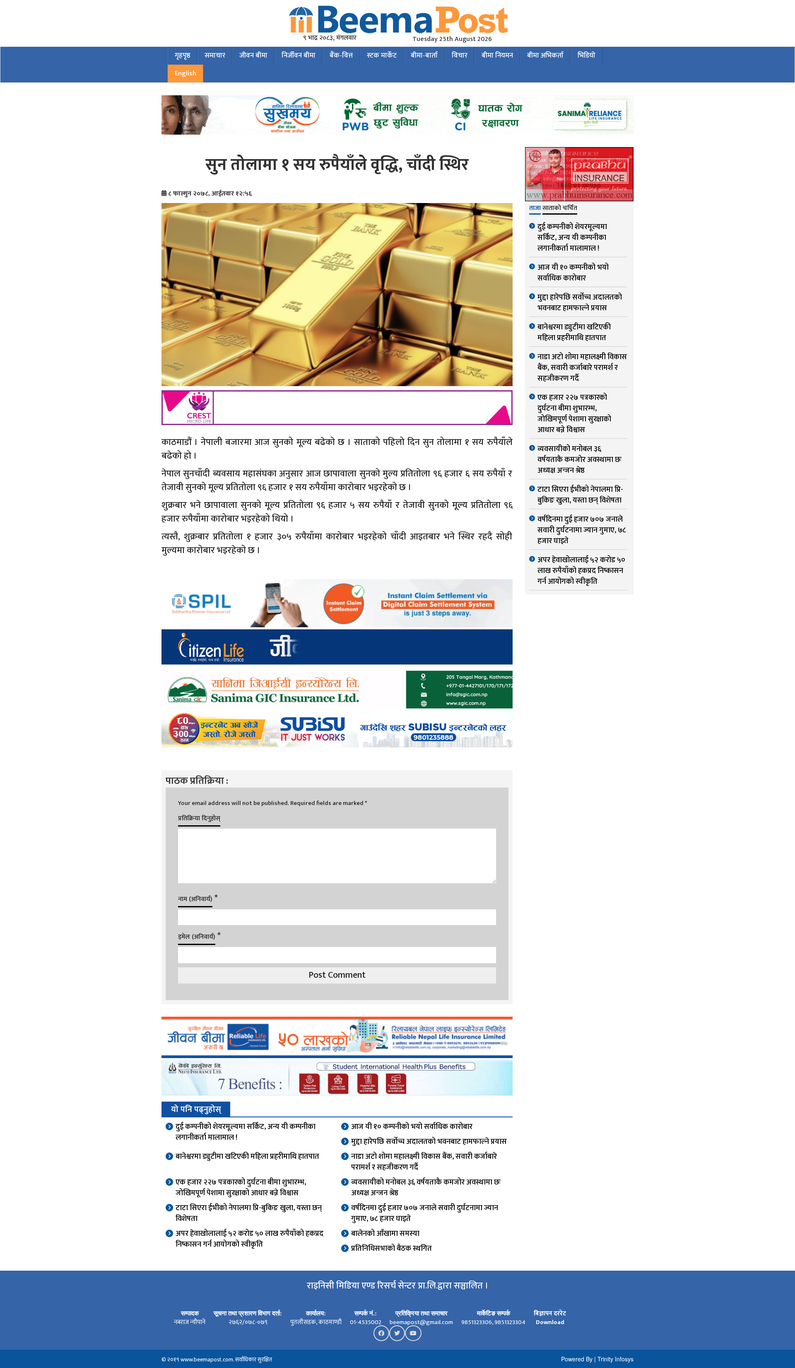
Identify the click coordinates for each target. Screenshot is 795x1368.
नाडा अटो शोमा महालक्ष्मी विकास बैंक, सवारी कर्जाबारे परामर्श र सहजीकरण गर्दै (424, 1162)
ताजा (535, 209)
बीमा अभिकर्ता (545, 55)
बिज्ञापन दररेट (550, 1313)
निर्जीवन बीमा (299, 55)
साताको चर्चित (559, 209)
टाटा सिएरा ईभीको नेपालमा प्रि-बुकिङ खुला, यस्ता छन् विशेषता (249, 1213)
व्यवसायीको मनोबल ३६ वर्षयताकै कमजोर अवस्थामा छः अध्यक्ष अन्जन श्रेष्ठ (426, 1188)
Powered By (577, 1359)
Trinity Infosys (615, 1359)
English (185, 73)
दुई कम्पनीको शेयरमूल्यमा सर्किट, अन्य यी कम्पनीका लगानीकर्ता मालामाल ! (246, 1132)
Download (550, 1322)
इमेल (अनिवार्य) (196, 937)
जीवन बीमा (253, 55)
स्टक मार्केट (382, 55)
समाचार (215, 55)
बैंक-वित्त (341, 55)
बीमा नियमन (497, 55)
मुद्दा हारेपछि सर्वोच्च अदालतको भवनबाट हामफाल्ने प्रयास (429, 1141)
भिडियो (586, 55)
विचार (459, 55)
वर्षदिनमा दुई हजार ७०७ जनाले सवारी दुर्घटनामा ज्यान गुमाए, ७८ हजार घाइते (424, 1213)
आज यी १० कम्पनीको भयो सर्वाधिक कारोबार (411, 1126)
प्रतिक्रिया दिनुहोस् (199, 818)
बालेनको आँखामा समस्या (385, 1233)
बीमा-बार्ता (424, 55)
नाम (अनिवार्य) (195, 899)
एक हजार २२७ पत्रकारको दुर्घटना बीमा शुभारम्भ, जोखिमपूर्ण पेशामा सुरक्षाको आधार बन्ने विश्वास (241, 1188)
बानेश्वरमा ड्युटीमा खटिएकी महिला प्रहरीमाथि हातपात (247, 1156)
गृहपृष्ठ (182, 55)
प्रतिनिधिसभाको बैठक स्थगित (391, 1248)
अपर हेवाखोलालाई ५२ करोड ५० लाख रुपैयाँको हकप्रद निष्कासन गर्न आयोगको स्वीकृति (249, 1239)
